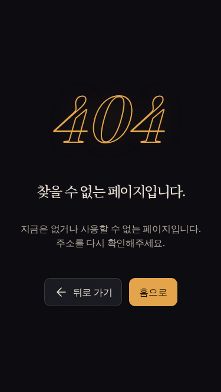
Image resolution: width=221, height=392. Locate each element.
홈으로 (153, 292)
